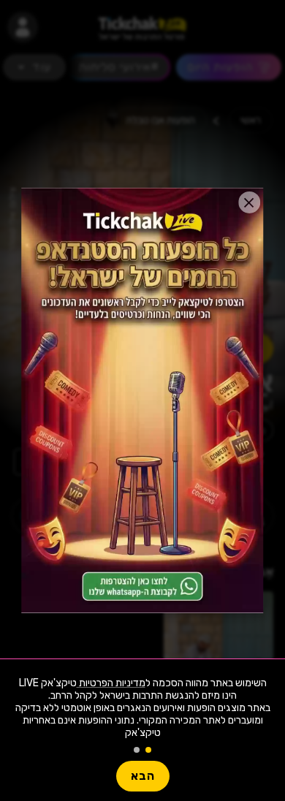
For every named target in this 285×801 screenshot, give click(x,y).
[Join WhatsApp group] (142, 400)
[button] (249, 202)
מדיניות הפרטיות (111, 683)
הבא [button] (143, 776)
